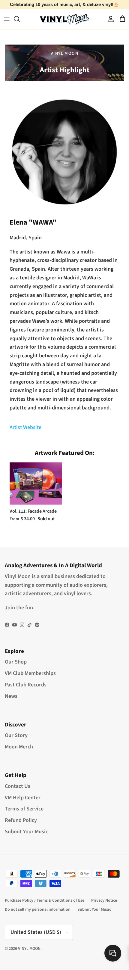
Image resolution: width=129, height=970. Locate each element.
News (11, 696)
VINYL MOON (29, 949)
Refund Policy (21, 820)
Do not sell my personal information (37, 909)
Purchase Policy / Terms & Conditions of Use (44, 900)
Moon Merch (19, 747)
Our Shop (16, 662)
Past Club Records (25, 685)
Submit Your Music (26, 831)
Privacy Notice (104, 900)
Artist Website (25, 427)
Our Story (16, 735)
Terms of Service (24, 809)
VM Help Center (22, 797)
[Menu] (6, 19)
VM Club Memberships (30, 673)
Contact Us (17, 786)
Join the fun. (19, 607)
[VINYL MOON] (65, 19)
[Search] (19, 19)
